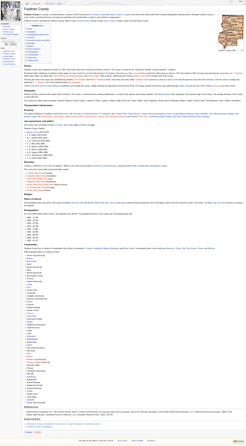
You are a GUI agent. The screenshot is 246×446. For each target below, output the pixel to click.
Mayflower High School (36, 182)
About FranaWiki (137, 440)
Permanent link (9, 61)
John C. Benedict (235, 73)
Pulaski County (115, 15)
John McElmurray (60, 76)
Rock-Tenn (143, 117)
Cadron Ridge (205, 86)
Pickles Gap (32, 359)
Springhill (30, 400)
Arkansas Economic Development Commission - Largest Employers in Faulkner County (63, 424)
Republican (31, 377)
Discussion (36, 4)
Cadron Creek (172, 80)
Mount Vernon (128, 248)
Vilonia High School (35, 190)
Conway (59, 125)
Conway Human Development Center (156, 114)
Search (3, 38)
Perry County (109, 21)
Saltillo (29, 391)
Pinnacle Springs (34, 362)
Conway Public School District (127, 114)
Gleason (217, 86)
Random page (8, 32)
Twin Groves (191, 248)
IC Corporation (105, 114)
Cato (29, 287)
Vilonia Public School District (53, 117)
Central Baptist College (157, 166)
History (59, 4)
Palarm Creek (139, 76)
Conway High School (35, 173)
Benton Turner (33, 132)
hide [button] (41, 26)
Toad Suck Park (77, 203)
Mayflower (114, 248)
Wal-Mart (204, 114)
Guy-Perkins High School (37, 179)
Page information (9, 64)
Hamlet (30, 322)
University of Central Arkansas (85, 114)
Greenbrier (97, 248)
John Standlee (140, 73)
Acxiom (65, 114)
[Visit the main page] (11, 11)
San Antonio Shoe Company (197, 117)
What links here (9, 51)
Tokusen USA (103, 117)
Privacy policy (122, 440)
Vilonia (200, 248)
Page (27, 4)
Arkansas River (126, 73)
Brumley (30, 279)
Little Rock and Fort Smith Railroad (45, 86)
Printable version (9, 59)
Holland (211, 80)
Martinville (31, 336)
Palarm (30, 357)
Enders (30, 302)
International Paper (156, 117)
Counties (37, 432)
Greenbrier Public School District (82, 117)
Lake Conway (115, 203)
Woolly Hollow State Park (98, 203)
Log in (241, 1)
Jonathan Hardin (141, 80)
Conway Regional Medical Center (185, 114)
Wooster (211, 248)
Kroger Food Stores (174, 117)
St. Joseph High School (36, 187)
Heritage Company (117, 117)
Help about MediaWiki (11, 34)
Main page (7, 26)
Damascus (170, 248)
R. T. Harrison (39, 82)
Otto (28, 354)
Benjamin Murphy (76, 76)
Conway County (98, 15)
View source (50, 4)
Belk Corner (32, 261)
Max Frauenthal (74, 82)
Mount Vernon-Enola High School (40, 185)
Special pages (8, 56)
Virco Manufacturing (217, 114)
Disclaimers (151, 440)
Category (28, 432)
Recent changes (9, 29)
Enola (178, 248)
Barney (30, 259)
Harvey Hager (93, 76)
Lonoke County (83, 21)
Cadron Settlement (79, 73)
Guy (183, 248)
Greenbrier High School (36, 176)
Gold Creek (31, 316)
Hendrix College (30, 117)
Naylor (29, 345)
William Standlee (97, 80)
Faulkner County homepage (38, 427)
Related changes (9, 54)
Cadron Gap (183, 86)
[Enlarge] (242, 50)
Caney (29, 284)
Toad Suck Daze (219, 203)
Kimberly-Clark (233, 114)
